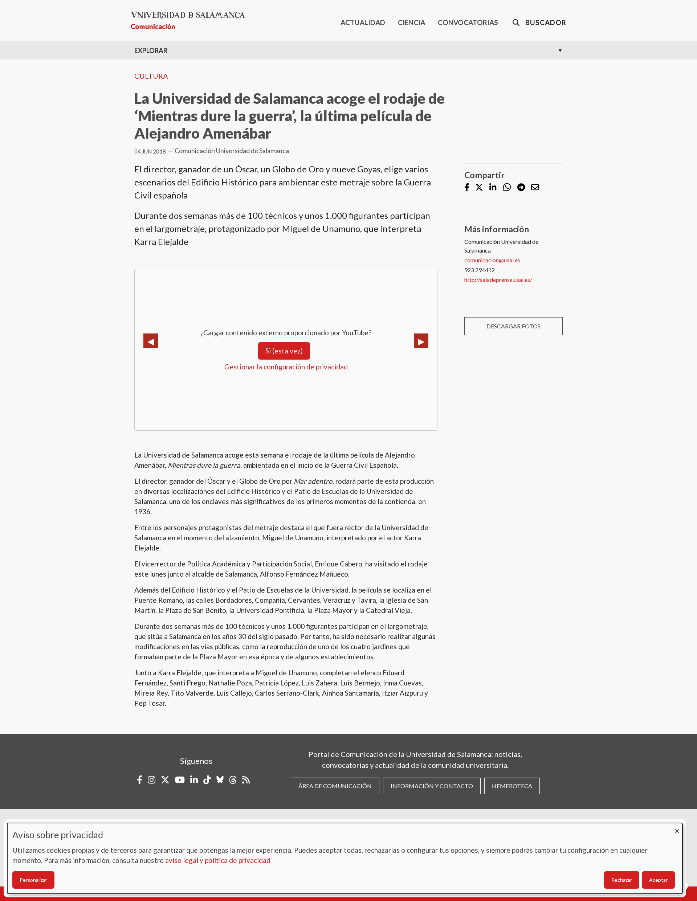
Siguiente (421, 340)
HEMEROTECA (512, 785)
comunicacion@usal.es (492, 260)
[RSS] (246, 779)
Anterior (150, 340)
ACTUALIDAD (363, 22)
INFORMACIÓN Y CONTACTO (432, 785)
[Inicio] (191, 20)
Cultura (151, 75)
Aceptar (658, 880)
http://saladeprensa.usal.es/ (498, 279)
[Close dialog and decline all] (677, 827)
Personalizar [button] (33, 880)
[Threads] (233, 779)
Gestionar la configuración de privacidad (286, 367)
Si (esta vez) (284, 351)
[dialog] (344, 858)
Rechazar (621, 880)
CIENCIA (411, 22)
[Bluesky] (220, 779)
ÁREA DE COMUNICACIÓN (335, 785)
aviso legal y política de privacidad (217, 860)
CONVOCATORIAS (468, 22)
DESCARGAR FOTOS (513, 326)
